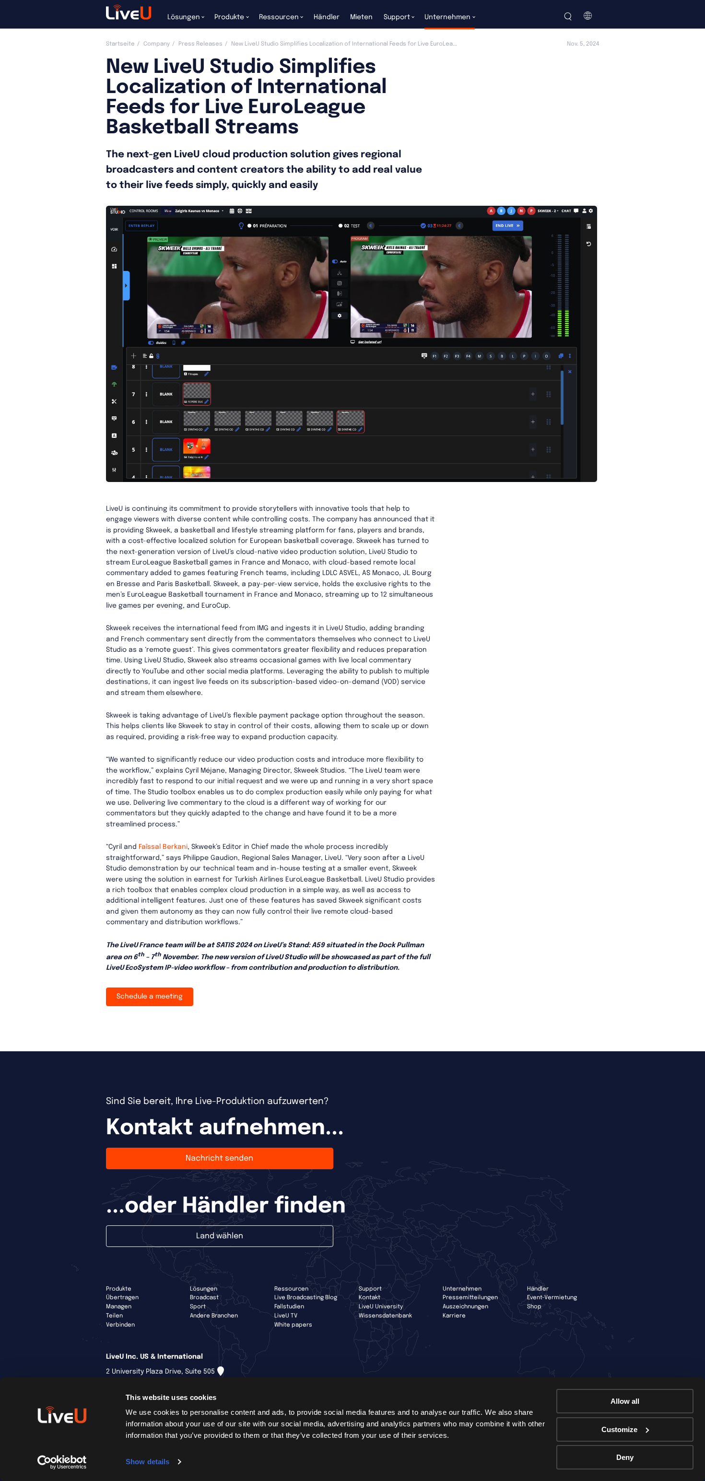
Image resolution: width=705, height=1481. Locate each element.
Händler (538, 1289)
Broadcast (204, 1298)
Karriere (454, 1316)
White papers (293, 1325)
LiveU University (381, 1307)
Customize (619, 1429)
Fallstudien (289, 1307)
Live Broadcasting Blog (305, 1298)
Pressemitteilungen (470, 1298)
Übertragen (122, 1298)
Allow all (625, 1401)
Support (370, 1289)
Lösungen (203, 1289)
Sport (198, 1307)
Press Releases (200, 44)
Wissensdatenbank (385, 1316)
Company (156, 44)
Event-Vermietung (552, 1298)
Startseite (120, 44)
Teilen (114, 1316)
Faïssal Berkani (163, 847)
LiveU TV (285, 1316)
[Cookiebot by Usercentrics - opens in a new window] (62, 1462)
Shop (534, 1307)
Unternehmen (462, 1289)
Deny (625, 1457)
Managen (118, 1307)
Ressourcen (291, 1289)
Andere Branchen (214, 1316)
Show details (147, 1461)
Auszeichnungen (465, 1307)
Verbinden (120, 1325)
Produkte (118, 1289)
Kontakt (369, 1298)
